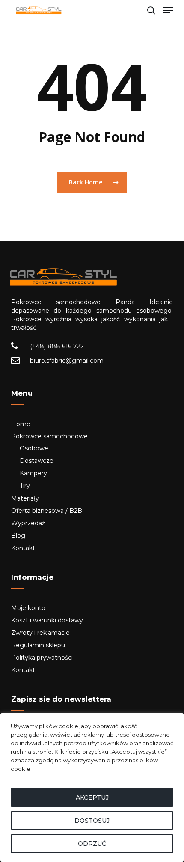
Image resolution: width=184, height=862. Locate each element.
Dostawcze (36, 461)
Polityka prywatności (42, 657)
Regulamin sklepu (38, 645)
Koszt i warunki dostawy (47, 620)
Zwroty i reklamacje (40, 633)
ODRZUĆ (92, 843)
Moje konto (28, 608)
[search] (151, 10)
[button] (168, 10)
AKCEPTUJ (92, 797)
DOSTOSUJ (92, 820)
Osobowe (34, 448)
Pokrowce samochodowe (49, 436)
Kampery (33, 473)
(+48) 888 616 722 (57, 346)
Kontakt (23, 548)
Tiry (25, 485)
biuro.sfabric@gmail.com (67, 360)
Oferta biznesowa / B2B (46, 511)
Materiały (25, 498)
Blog (18, 535)
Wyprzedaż (28, 523)
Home (20, 424)
